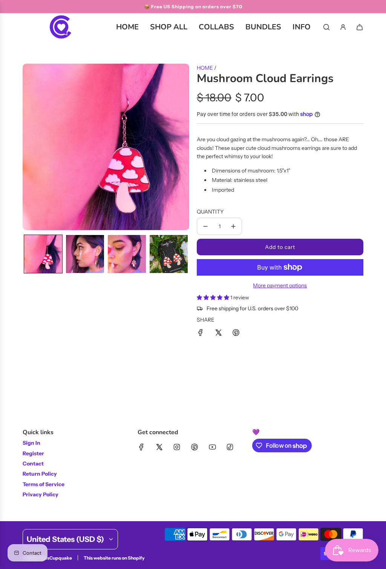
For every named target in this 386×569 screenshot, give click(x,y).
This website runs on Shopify (114, 558)
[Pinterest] (194, 447)
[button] (43, 254)
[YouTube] (212, 447)
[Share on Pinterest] (236, 333)
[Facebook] (141, 447)
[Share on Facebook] (200, 333)
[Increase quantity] (233, 226)
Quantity (210, 211)
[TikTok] (230, 447)
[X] (159, 447)
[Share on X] (218, 333)
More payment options (280, 285)
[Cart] (359, 27)
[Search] (326, 27)
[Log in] (343, 27)
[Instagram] (176, 447)
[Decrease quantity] (205, 226)
